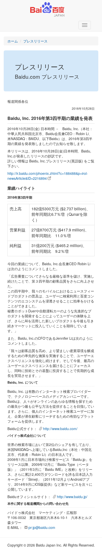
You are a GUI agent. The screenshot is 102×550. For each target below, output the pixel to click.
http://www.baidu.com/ (60, 428)
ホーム (12, 40)
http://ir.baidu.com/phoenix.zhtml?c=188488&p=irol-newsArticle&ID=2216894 (47, 176)
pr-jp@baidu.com (41, 527)
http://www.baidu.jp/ (72, 496)
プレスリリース (35, 40)
